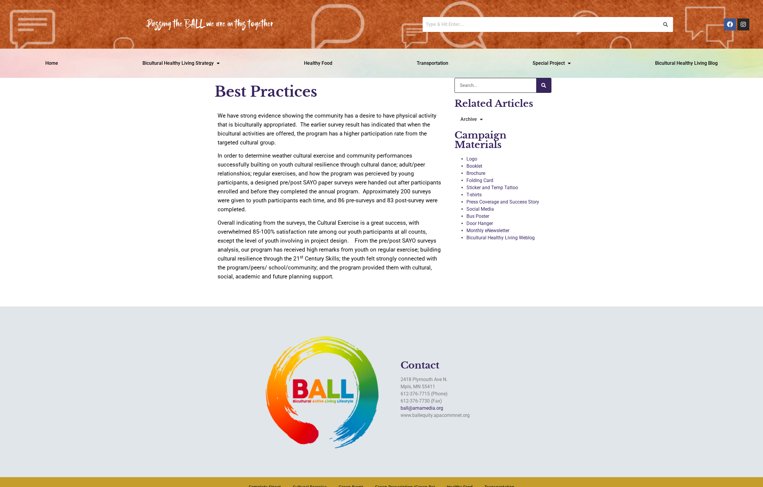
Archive (468, 119)
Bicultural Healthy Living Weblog (500, 238)
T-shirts (474, 195)
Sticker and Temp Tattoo (492, 187)
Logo (471, 159)
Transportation (432, 63)
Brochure (475, 173)
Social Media (480, 209)
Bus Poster (477, 216)
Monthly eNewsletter (487, 230)
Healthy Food (318, 63)
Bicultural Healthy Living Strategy (178, 63)
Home (51, 63)
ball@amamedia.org (422, 408)
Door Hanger (479, 223)
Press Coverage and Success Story (502, 202)
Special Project (549, 63)
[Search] (543, 85)
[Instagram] (743, 24)
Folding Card (479, 180)
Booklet (474, 166)
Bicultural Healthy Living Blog (686, 63)
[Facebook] (730, 24)
